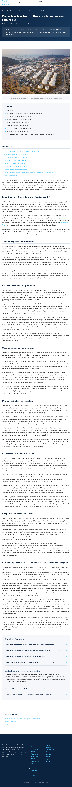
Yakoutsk (59, 2)
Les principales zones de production (16, 157)
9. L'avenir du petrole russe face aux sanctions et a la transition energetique (31, 134)
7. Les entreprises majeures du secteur (19, 128)
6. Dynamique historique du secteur (18, 125)
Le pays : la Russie (10, 722)
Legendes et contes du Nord (35, 763)
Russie (66, 2)
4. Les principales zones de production (19, 119)
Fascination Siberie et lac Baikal (35, 756)
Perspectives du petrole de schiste (15, 169)
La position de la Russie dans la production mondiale (21, 151)
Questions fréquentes (11, 176)
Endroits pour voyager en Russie (35, 749)
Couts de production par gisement (15, 160)
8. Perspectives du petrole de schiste (18, 131)
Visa (46, 764)
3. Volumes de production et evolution (19, 116)
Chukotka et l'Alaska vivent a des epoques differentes (22, 719)
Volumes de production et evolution (16, 154)
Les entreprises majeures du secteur (16, 166)
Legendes (33, 2)
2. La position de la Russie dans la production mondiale (24, 113)
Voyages (25, 2)
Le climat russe (9, 725)
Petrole (9, 11)
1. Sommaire (10, 110)
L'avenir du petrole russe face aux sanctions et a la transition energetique (28, 173)
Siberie (51, 2)
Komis (47, 759)
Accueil (17, 2)
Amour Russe (40, 3)
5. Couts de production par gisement (18, 122)
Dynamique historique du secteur (15, 163)
